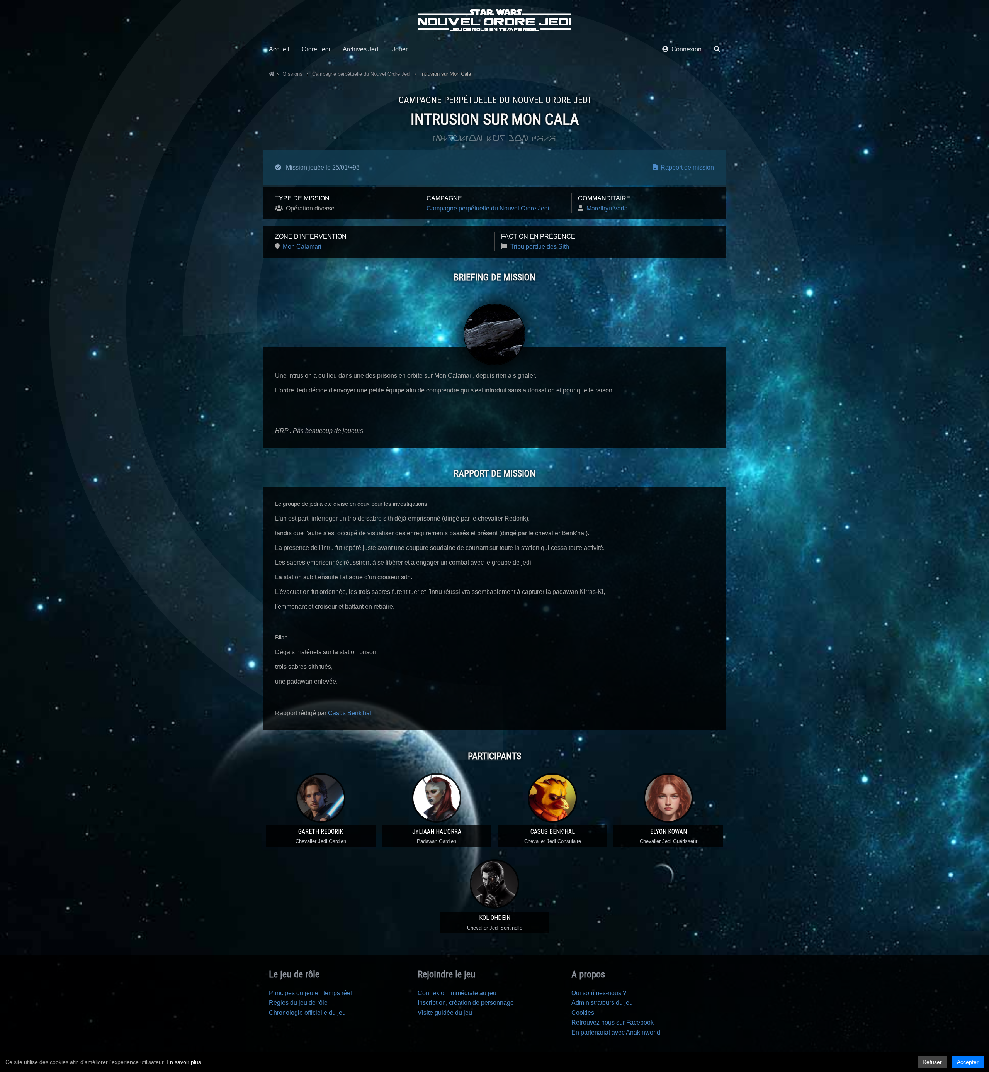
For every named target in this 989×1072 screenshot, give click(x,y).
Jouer (400, 49)
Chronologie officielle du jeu (307, 1012)
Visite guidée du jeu (445, 1012)
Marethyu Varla (607, 208)
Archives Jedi (361, 49)
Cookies (582, 1012)
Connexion (685, 49)
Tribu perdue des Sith (539, 246)
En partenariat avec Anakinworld (615, 1032)
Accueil (279, 49)
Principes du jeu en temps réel (310, 993)
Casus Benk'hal (349, 713)
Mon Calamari (302, 246)
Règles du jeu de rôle (298, 1002)
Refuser (932, 1062)
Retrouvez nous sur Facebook (612, 1022)
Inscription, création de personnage (466, 1002)
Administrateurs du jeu (602, 1002)
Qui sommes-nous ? (598, 993)
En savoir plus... (186, 1062)
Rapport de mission (686, 167)
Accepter (968, 1062)
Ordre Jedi (316, 49)
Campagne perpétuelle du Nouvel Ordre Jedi (488, 208)
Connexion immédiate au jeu (457, 993)
